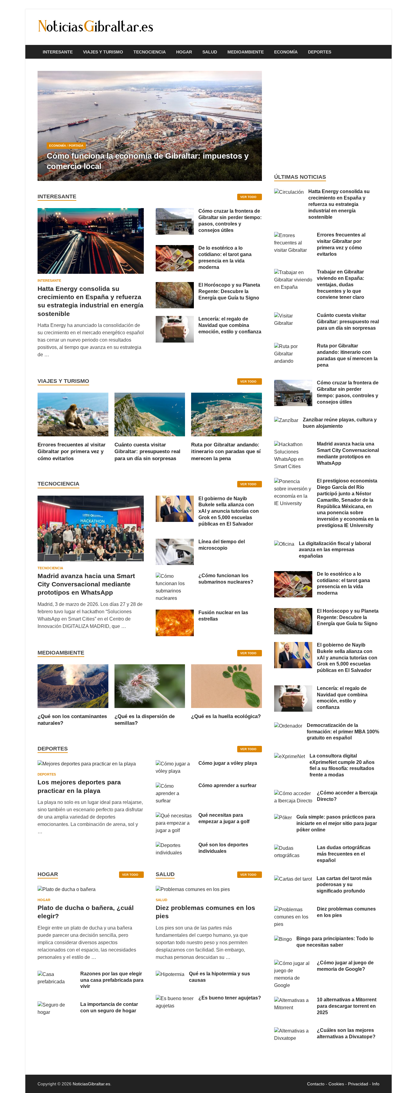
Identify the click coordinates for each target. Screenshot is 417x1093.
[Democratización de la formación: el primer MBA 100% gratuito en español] (288, 725)
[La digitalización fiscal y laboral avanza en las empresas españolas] (284, 544)
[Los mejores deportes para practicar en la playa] (87, 763)
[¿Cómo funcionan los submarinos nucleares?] (175, 576)
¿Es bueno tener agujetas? (229, 997)
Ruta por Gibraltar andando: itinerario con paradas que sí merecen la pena (226, 451)
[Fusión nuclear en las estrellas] (175, 613)
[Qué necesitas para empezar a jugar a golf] (175, 815)
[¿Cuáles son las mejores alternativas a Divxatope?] (293, 1030)
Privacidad (358, 1083)
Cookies (336, 1083)
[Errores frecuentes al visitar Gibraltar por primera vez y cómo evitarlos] (73, 414)
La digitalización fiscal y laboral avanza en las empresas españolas (335, 550)
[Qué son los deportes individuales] (175, 845)
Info (375, 1083)
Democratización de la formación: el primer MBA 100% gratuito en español (343, 732)
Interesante (58, 52)
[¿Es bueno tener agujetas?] (175, 998)
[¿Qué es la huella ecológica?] (226, 685)
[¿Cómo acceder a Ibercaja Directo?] (293, 793)
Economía (286, 52)
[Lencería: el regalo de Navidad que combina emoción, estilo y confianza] (175, 319)
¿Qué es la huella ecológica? (226, 716)
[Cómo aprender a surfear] (175, 786)
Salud (209, 52)
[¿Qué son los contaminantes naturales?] (73, 685)
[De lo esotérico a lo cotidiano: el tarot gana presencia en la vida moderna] (175, 248)
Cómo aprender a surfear (227, 785)
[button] (252, 126)
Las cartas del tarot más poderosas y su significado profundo (344, 885)
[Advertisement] (326, 116)
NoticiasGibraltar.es (91, 1083)
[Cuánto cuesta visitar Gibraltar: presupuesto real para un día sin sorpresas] (149, 414)
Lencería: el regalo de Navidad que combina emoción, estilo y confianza (229, 325)
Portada (76, 145)
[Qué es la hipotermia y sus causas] (170, 974)
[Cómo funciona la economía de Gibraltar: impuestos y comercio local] (150, 126)
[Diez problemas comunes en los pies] (193, 891)
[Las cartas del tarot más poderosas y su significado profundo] (293, 879)
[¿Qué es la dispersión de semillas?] (149, 685)
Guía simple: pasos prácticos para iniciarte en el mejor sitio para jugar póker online (336, 823)
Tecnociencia (149, 52)
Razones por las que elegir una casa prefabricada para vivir (111, 980)
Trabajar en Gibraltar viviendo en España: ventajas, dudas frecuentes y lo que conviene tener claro (340, 284)
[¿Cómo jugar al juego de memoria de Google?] (293, 963)
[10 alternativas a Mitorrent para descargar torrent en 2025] (293, 1000)
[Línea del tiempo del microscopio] (175, 542)
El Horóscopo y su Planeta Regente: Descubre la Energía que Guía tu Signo (229, 291)
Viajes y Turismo (103, 52)
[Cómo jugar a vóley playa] (175, 763)
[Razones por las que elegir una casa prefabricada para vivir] (57, 974)
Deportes (319, 52)
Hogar (184, 52)
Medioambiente (245, 52)
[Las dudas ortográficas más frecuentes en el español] (293, 848)
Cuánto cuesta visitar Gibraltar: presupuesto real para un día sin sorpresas (147, 451)
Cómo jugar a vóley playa (227, 763)
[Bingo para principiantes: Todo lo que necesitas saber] (283, 939)
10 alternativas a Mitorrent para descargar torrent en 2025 (346, 1006)
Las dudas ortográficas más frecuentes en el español (344, 854)
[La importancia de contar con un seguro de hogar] (57, 1004)
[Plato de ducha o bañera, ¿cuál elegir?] (67, 891)
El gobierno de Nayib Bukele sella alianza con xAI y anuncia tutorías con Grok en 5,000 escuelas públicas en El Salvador (228, 511)
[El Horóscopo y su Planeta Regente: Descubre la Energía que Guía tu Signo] (175, 285)
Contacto (316, 1083)
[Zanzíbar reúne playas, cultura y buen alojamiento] (286, 420)
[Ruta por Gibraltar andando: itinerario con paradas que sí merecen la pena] (226, 414)
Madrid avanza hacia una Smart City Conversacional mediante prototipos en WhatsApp (86, 584)
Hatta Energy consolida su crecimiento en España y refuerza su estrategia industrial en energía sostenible (339, 204)
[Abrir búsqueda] (376, 52)
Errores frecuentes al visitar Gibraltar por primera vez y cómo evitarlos (72, 451)
